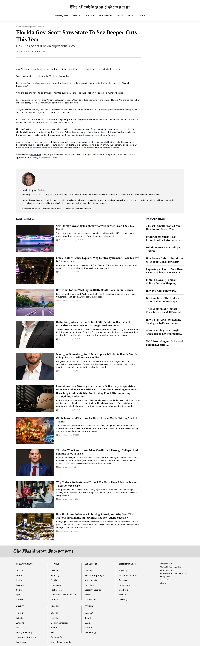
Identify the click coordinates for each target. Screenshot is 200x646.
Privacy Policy (165, 576)
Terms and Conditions (167, 580)
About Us (163, 583)
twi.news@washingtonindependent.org (173, 573)
